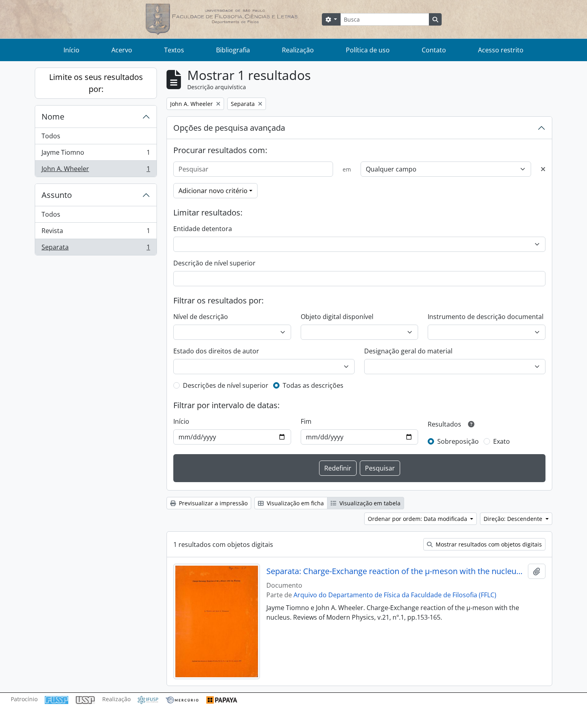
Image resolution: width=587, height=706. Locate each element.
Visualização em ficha (294, 503)
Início (71, 50)
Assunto (57, 194)
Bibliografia (233, 50)
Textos (174, 50)
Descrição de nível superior (214, 263)
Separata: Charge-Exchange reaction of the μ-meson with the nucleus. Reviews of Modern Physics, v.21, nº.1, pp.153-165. (395, 571)
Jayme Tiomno (95, 154)
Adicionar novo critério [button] (213, 190)
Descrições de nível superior (225, 385)
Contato (434, 50)
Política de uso (368, 50)
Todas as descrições (313, 385)
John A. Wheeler (95, 170)
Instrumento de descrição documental (485, 316)
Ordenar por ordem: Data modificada (418, 519)
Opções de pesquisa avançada (229, 127)
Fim (306, 421)
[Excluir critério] (543, 169)
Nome (53, 116)
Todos (51, 136)
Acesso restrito (501, 50)
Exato (501, 441)
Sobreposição (458, 441)
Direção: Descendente (514, 519)
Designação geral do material (408, 351)
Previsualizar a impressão (212, 503)
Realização (298, 50)
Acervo (121, 50)
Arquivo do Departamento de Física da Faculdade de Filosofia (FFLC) (395, 594)
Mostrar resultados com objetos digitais (488, 544)
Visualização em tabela (369, 503)
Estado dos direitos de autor (216, 351)
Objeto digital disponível (337, 316)
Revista (95, 232)
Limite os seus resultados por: (96, 83)
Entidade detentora (202, 228)
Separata (95, 249)
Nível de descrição (200, 316)
